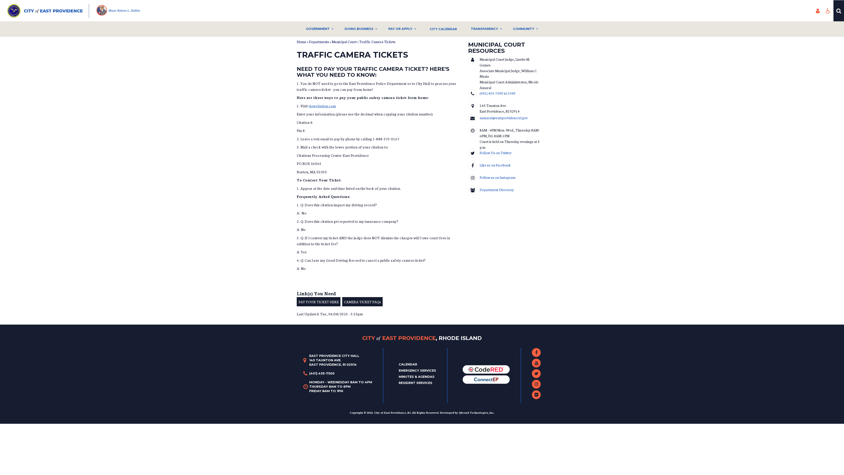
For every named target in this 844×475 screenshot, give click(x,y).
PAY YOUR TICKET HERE (318, 301)
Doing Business (359, 29)
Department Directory (497, 189)
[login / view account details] (817, 10)
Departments (319, 41)
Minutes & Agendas (417, 377)
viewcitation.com (322, 105)
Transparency (484, 29)
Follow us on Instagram (497, 177)
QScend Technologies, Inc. (476, 412)
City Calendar (443, 29)
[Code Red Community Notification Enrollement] (486, 369)
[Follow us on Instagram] (536, 384)
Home (301, 41)
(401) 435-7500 (322, 373)
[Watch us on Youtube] (536, 363)
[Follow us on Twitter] (536, 373)
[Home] (48, 11)
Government (318, 29)
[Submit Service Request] (486, 379)
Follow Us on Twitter (496, 152)
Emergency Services (417, 371)
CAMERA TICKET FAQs (362, 301)
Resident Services (415, 383)
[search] (838, 10)
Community (523, 29)
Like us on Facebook (495, 164)
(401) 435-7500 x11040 (497, 92)
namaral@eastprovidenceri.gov (504, 117)
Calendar (408, 364)
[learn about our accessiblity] (828, 10)
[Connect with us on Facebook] (536, 352)
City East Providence (422, 337)
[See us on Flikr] (536, 394)
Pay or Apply (400, 29)
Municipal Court (344, 41)
